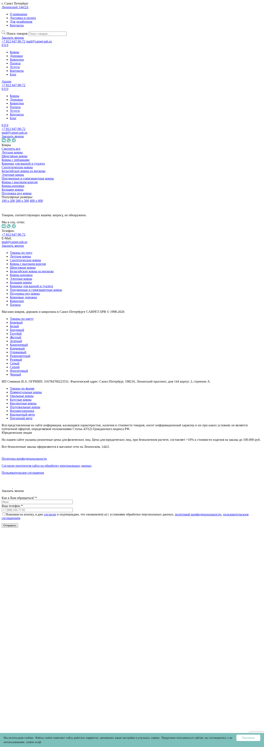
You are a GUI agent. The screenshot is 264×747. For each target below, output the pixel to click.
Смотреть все (11, 148)
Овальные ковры (33, 550)
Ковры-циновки (13, 186)
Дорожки (16, 56)
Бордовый (33, 356)
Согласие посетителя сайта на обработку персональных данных (47, 465)
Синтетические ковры (17, 167)
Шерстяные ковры (14, 156)
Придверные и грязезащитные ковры (28, 178)
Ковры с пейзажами (15, 160)
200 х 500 (22, 200)
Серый (31, 389)
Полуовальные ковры (25, 407)
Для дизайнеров (21, 21)
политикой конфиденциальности (198, 514)
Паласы (15, 63)
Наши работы (15, 680)
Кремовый (33, 375)
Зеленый (32, 367)
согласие (50, 514)
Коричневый (35, 371)
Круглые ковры (32, 557)
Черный (32, 401)
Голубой (32, 360)
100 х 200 (8, 200)
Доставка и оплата (23, 18)
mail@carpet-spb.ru (39, 41)
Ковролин (17, 59)
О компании (18, 14)
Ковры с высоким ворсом (20, 182)
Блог (13, 74)
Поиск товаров (17, 33)
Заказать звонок (13, 37)
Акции (6, 81)
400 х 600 (36, 200)
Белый (30, 352)
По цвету (22, 343)
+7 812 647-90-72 (13, 41)
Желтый (32, 363)
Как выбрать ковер (15, 660)
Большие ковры (13, 189)
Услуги (15, 67)
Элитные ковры (13, 174)
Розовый (32, 386)
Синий (31, 393)
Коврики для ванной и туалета (23, 163)
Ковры (14, 52)
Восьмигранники (38, 578)
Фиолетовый (35, 397)
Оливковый (34, 378)
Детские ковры (12, 152)
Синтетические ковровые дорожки (29, 589)
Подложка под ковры (17, 193)
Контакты (17, 25)
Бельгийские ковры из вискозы (23, 171)
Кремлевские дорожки (27, 632)
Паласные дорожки (25, 624)
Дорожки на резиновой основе (25, 602)
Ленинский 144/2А (15, 7)
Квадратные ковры (35, 565)
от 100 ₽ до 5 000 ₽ (28, 423)
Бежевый (32, 349)
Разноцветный (36, 382)
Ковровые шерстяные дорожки (26, 615)
